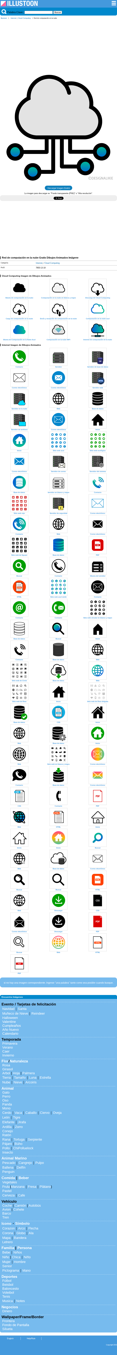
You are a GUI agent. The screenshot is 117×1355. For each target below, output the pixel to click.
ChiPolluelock (23, 1148)
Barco (6, 1213)
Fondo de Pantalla (15, 1325)
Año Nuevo (10, 1030)
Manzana (18, 1187)
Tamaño (20, 1077)
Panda (7, 1104)
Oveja (57, 1113)
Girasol (7, 1069)
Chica (16, 1257)
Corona (7, 1233)
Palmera (28, 1073)
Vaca (18, 1113)
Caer (5, 1051)
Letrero (7, 1242)
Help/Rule (31, 1338)
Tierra (6, 1077)
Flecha (33, 1228)
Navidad (8, 1009)
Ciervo (45, 1113)
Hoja (16, 1073)
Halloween (10, 1018)
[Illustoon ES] (19, 5)
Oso (5, 1100)
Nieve (18, 1082)
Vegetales (9, 1182)
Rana (6, 1139)
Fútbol (6, 1281)
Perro (6, 1096)
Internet (13, 18)
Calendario (10, 1033)
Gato (5, 1092)
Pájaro (7, 1144)
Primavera (9, 1043)
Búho (18, 1144)
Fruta (6, 1187)
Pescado (8, 1163)
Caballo (31, 1113)
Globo (20, 1233)
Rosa (6, 1065)
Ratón (6, 1135)
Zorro (19, 1127)
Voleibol (8, 1292)
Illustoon (4, 18)
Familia (8, 1248)
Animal (8, 1088)
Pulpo (39, 1163)
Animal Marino (14, 1158)
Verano (7, 1047)
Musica (7, 1301)
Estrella (45, 1077)
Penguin (8, 1172)
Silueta (7, 1329)
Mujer (6, 1262)
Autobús (35, 1205)
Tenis (6, 1296)
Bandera (20, 1238)
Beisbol (7, 1285)
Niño (5, 1257)
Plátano (45, 1187)
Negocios (10, 1307)
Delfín (21, 1167)
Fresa (32, 1187)
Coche (7, 1205)
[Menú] (113, 4)
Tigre (16, 1117)
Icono (6, 1223)
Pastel (7, 1191)
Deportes (9, 1277)
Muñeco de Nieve (15, 1013)
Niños (17, 1252)
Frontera (8, 1321)
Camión (20, 1205)
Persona (24, 1248)
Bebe (6, 1252)
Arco (21, 1228)
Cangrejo (25, 1163)
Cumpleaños (11, 1026)
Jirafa (22, 1122)
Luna (32, 1077)
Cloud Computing (24, 18)
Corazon (8, 1228)
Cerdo (6, 1113)
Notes (20, 1301)
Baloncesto (10, 1288)
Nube (6, 1082)
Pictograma (10, 1270)
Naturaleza (19, 1061)
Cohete (18, 1209)
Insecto (7, 1152)
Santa (22, 1009)
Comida (8, 1178)
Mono (6, 1108)
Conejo (7, 1131)
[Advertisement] (58, 44)
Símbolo (22, 1223)
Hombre (20, 1262)
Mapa (6, 1238)
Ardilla (7, 1127)
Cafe (21, 1195)
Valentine (9, 1022)
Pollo (6, 1148)
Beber (24, 1178)
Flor (5, 1061)
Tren (5, 1217)
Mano (26, 1270)
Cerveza (8, 1195)
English (10, 1338)
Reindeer (38, 1013)
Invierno (8, 1055)
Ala (31, 1233)
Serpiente (35, 1139)
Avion (6, 1209)
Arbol (6, 1073)
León (6, 1117)
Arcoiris (31, 1082)
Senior (7, 1266)
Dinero (7, 1311)
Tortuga (19, 1139)
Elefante (8, 1122)
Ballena (7, 1167)
